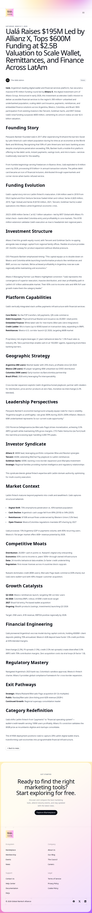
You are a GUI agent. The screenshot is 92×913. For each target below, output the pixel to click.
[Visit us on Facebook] (74, 901)
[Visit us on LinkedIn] (85, 901)
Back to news (14, 748)
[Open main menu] (83, 12)
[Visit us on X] (79, 901)
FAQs (8, 893)
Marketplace (11, 850)
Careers (51, 864)
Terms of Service (54, 879)
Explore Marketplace (46, 812)
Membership (11, 855)
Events (8, 859)
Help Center (10, 883)
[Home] (9, 12)
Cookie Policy (53, 888)
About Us (51, 850)
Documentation (12, 888)
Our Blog (51, 855)
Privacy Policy (53, 883)
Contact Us (10, 879)
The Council (52, 859)
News (83, 80)
